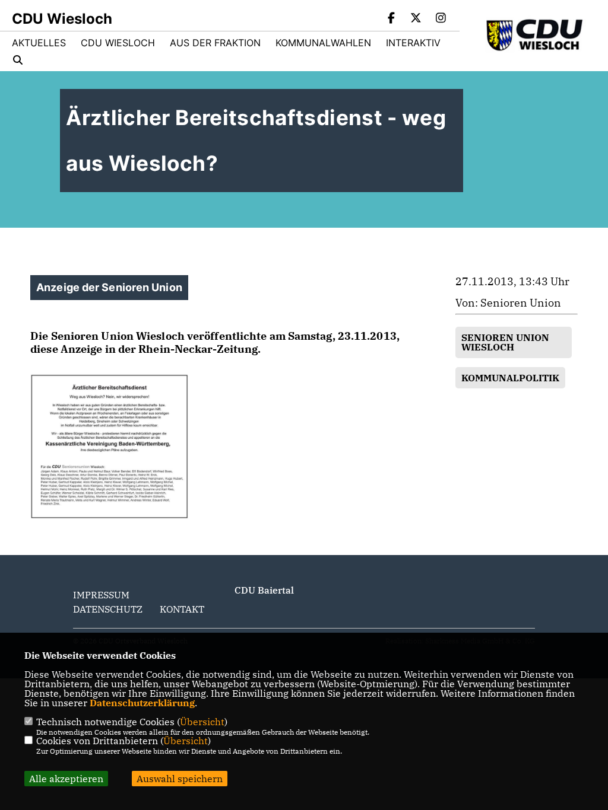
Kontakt (182, 609)
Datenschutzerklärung (142, 703)
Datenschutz (107, 609)
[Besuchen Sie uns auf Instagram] (440, 19)
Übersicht (202, 722)
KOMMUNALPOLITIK (510, 377)
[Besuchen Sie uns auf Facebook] (391, 19)
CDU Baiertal (264, 590)
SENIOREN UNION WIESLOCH (505, 342)
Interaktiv (413, 42)
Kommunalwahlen (323, 42)
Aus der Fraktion (215, 42)
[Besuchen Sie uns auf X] (416, 19)
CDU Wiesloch (118, 42)
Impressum (101, 595)
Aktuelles (39, 42)
